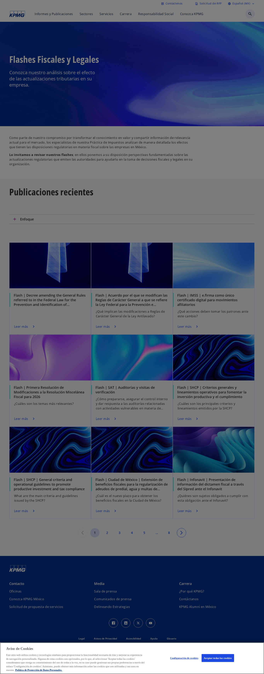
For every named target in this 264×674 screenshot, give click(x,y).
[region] (132, 658)
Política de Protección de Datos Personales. (38, 670)
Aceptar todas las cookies (218, 657)
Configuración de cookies (184, 657)
